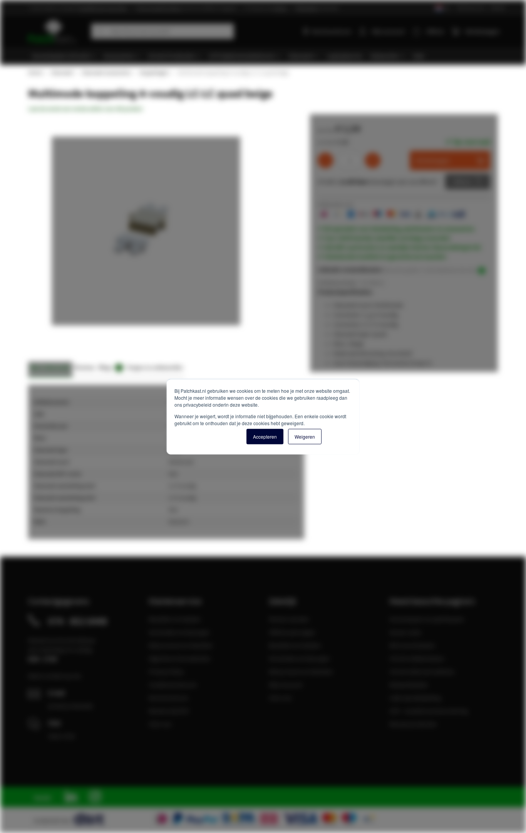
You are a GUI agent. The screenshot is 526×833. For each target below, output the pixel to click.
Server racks (405, 632)
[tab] (50, 369)
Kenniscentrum (331, 31)
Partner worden (289, 619)
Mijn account (388, 31)
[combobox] (162, 31)
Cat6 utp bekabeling (415, 698)
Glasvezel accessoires (106, 72)
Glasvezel (62, 72)
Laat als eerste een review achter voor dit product (85, 108)
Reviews (84, 367)
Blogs (109, 367)
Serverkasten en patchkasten (426, 619)
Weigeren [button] (305, 436)
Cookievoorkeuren (173, 684)
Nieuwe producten (413, 724)
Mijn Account (285, 684)
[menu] (266, 56)
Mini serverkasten (412, 645)
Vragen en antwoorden (155, 367)
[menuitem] (64, 56)
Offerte (462, 181)
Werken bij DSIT (169, 711)
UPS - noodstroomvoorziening (428, 711)
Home (35, 72)
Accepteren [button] (265, 436)
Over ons (160, 724)
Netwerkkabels (408, 684)
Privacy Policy (166, 671)
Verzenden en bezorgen (179, 632)
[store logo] (56, 31)
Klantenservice (471, 7)
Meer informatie (50, 367)
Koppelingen (154, 72)
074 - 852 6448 (77, 621)
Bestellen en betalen (175, 619)
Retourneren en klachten (181, 645)
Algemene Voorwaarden (180, 658)
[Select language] (442, 8)
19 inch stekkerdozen (416, 658)
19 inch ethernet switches (422, 671)
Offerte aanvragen (292, 632)
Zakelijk (497, 7)
